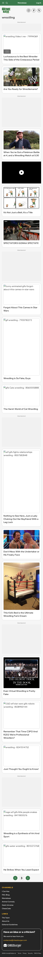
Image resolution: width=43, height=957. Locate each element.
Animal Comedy (8, 902)
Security (30, 953)
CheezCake (6, 908)
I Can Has (5, 891)
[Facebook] (34, 10)
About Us (5, 921)
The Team (6, 918)
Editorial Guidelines (10, 924)
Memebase (22, 3)
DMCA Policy (37, 953)
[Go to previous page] (15, 878)
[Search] (6, 2)
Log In (38, 3)
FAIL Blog (6, 895)
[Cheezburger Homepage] (21, 946)
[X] (39, 10)
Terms (19, 953)
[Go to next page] (28, 878)
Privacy (25, 953)
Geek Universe (7, 905)
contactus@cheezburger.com (15, 940)
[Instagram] (29, 10)
